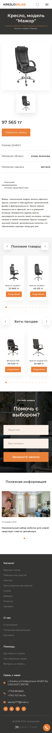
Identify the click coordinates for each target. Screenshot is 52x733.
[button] (6, 307)
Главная (8, 26)
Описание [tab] (9, 182)
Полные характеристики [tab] (16, 188)
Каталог (17, 26)
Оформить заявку (16, 132)
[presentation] (7, 246)
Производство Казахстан (34, 26)
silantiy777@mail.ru (18, 702)
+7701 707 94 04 (17, 695)
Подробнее (14, 294)
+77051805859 (16, 691)
